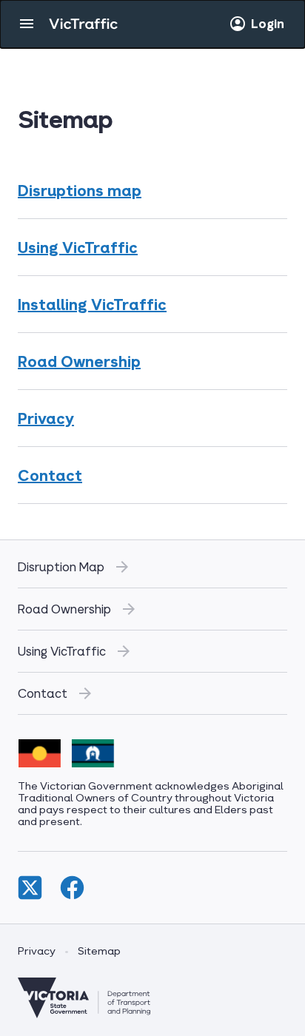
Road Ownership (79, 361)
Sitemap (99, 950)
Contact (50, 475)
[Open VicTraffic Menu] (26, 23)
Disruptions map (79, 190)
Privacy (46, 418)
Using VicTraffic (78, 247)
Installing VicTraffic (92, 304)
